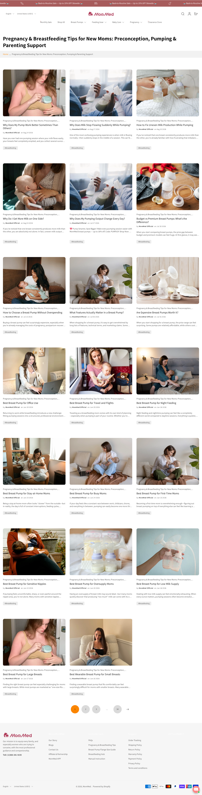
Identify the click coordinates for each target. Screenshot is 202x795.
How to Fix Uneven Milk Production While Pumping (164, 125)
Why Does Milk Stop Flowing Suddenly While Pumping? (100, 125)
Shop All (61, 22)
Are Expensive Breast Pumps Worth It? (157, 312)
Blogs (51, 745)
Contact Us (53, 749)
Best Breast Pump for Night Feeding (156, 403)
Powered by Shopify (101, 786)
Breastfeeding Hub (96, 754)
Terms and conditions (137, 768)
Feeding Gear (98, 22)
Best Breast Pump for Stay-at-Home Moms (26, 493)
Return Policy (134, 749)
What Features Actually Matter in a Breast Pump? (97, 312)
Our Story (53, 740)
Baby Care (116, 22)
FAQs (90, 740)
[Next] (127, 709)
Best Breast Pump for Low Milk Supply (157, 583)
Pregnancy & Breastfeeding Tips (102, 745)
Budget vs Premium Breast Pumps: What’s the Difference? (161, 220)
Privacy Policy (134, 763)
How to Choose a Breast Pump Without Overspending (32, 312)
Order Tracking (134, 740)
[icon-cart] (196, 13)
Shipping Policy (135, 745)
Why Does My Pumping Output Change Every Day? (97, 218)
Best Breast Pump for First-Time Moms (157, 493)
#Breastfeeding (10, 148)
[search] (183, 14)
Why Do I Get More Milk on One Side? (23, 218)
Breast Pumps (77, 22)
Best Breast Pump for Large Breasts (22, 674)
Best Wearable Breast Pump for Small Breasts (95, 674)
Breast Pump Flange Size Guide (102, 749)
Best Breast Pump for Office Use (20, 403)
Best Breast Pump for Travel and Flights (91, 403)
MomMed (87, 786)
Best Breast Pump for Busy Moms (88, 493)
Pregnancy (134, 22)
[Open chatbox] (196, 789)
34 (118, 709)
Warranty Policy (135, 754)
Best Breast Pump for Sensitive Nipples (24, 583)
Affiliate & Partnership (58, 754)
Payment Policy (135, 758)
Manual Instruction (96, 758)
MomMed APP (55, 758)
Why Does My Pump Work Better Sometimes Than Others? (30, 126)
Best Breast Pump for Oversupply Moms (92, 583)
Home (5, 54)
